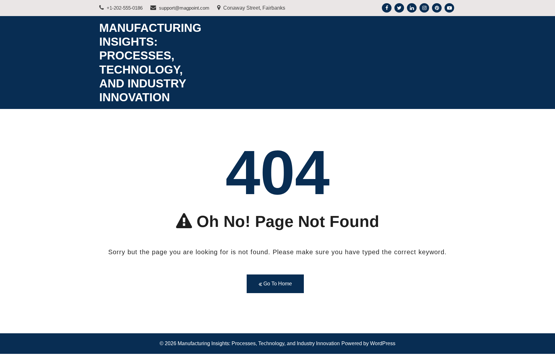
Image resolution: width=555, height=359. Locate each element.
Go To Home (277, 283)
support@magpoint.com (183, 8)
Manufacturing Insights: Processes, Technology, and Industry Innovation (259, 343)
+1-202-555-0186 (124, 8)
